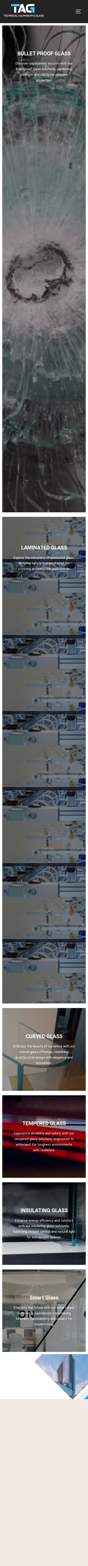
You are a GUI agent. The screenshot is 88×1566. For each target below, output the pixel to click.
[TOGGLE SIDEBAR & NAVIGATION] (79, 11)
